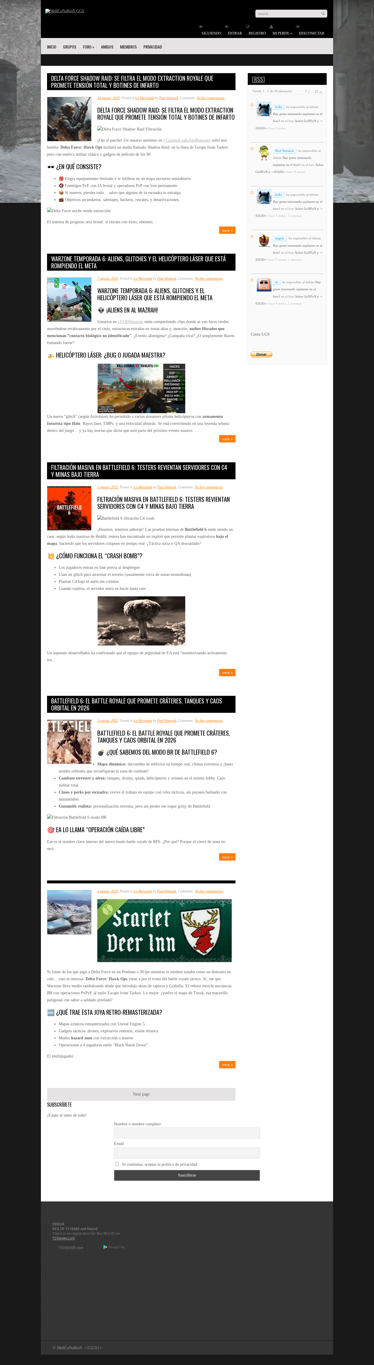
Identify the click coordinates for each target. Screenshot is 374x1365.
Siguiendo (211, 33)
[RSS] (258, 79)
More (226, 230)
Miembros (128, 47)
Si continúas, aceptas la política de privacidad (159, 1164)
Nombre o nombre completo (137, 1124)
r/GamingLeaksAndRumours (187, 140)
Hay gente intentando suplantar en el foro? (297, 289)
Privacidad (152, 47)
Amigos (107, 47)
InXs (278, 107)
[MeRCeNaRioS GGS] (64, 11)
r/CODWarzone (130, 322)
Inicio (51, 47)
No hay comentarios (211, 98)
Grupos (69, 47)
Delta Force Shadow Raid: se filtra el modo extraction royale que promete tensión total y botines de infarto (132, 82)
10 (316, 91)
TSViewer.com (63, 1238)
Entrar (235, 33)
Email (119, 1143)
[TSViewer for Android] (114, 1248)
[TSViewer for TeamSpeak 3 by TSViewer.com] (68, 1248)
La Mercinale (144, 98)
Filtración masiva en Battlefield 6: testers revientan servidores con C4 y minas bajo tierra (139, 471)
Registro (257, 33)
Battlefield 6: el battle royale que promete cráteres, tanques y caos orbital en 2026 (136, 704)
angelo (279, 238)
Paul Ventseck (168, 98)
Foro (88, 47)
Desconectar (311, 33)
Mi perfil (282, 33)
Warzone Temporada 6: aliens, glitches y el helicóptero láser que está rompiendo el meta (138, 262)
